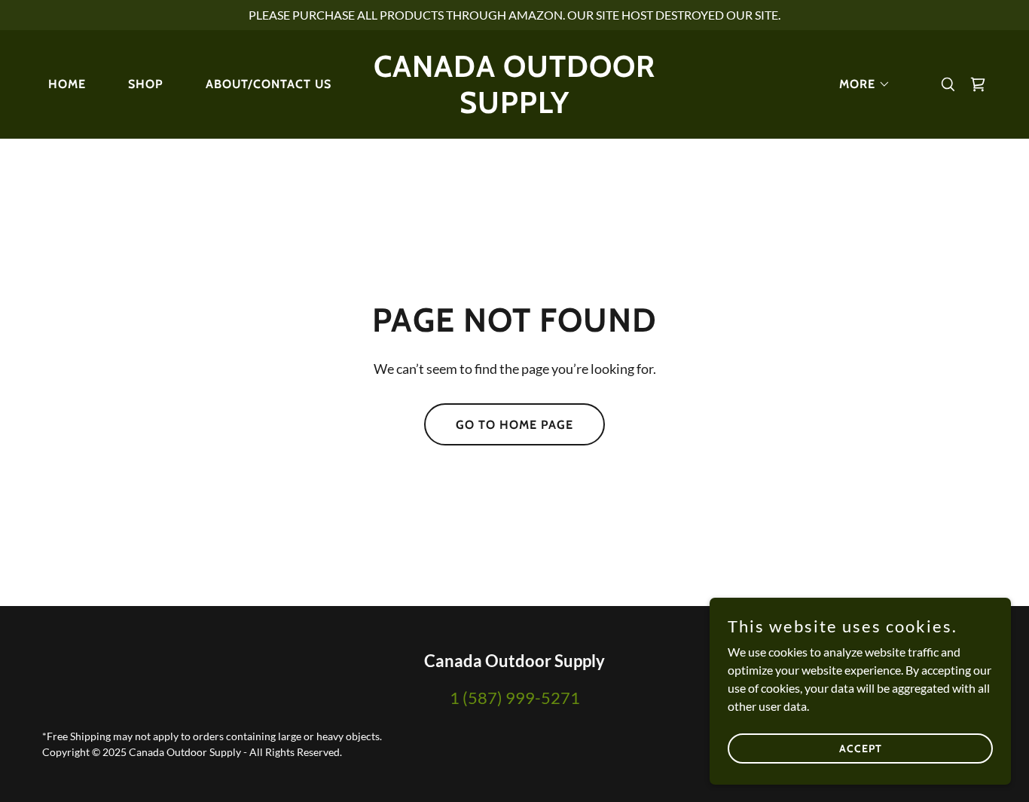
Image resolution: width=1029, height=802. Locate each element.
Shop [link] (145, 84)
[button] (858, 84)
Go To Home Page (514, 425)
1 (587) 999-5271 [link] (515, 697)
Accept (860, 748)
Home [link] (67, 84)
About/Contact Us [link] (268, 84)
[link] (514, 108)
